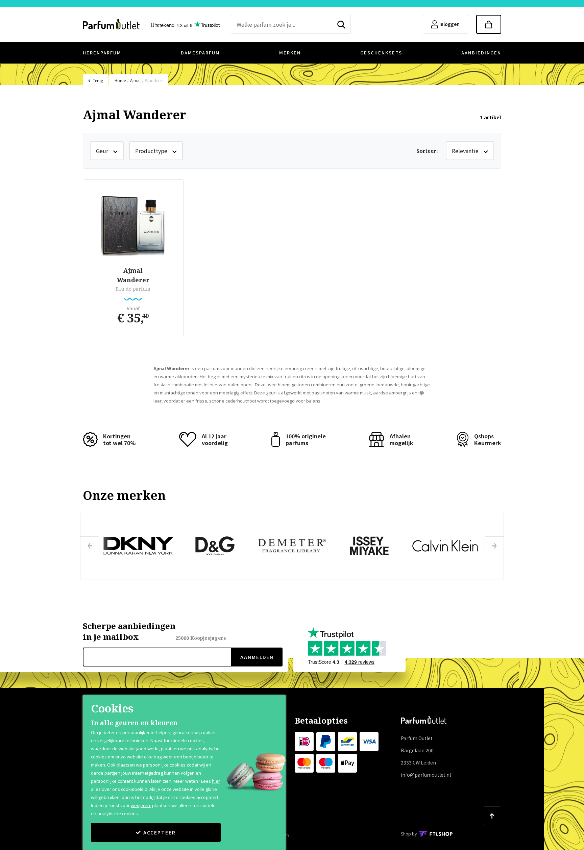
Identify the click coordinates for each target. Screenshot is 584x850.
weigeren (140, 805)
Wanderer (154, 80)
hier (216, 781)
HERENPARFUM (102, 52)
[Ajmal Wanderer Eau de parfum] (133, 224)
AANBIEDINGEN (481, 52)
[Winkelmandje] (488, 24)
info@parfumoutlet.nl (426, 774)
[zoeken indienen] (341, 24)
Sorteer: (427, 150)
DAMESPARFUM (200, 52)
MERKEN (290, 52)
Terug (98, 80)
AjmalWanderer (133, 275)
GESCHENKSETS (381, 52)
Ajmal (135, 80)
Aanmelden (257, 657)
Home (120, 80)
